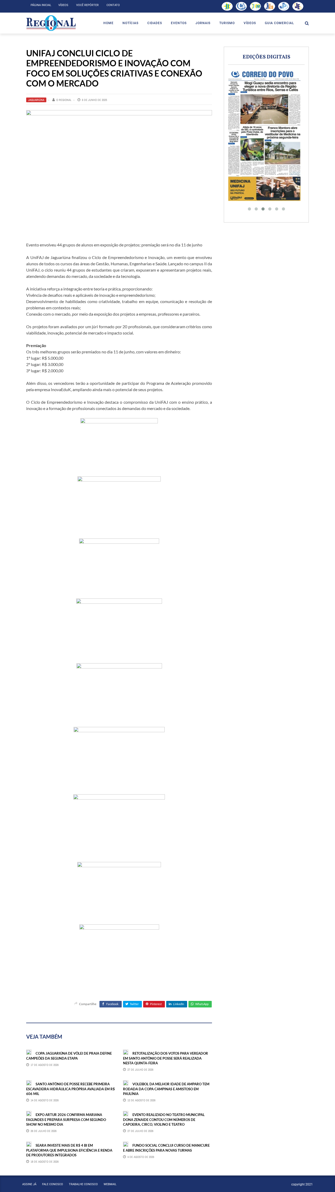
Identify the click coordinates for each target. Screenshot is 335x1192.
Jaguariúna (36, 100)
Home (108, 23)
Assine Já (29, 1184)
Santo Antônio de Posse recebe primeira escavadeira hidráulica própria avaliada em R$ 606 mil (70, 1089)
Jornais (203, 23)
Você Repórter (87, 5)
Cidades (154, 23)
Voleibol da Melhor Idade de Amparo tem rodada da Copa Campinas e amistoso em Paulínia (166, 1089)
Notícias (130, 23)
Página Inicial (41, 5)
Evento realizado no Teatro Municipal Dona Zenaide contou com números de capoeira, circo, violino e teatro (164, 1119)
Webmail (110, 1184)
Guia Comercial (279, 23)
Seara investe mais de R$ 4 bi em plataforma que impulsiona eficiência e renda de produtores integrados (69, 1150)
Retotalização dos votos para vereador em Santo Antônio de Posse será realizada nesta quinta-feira (165, 1058)
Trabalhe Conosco (83, 1184)
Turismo (227, 23)
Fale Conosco (52, 1184)
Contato (113, 5)
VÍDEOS (250, 23)
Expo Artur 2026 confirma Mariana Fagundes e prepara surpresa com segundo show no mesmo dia (66, 1119)
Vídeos (63, 5)
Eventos (179, 23)
